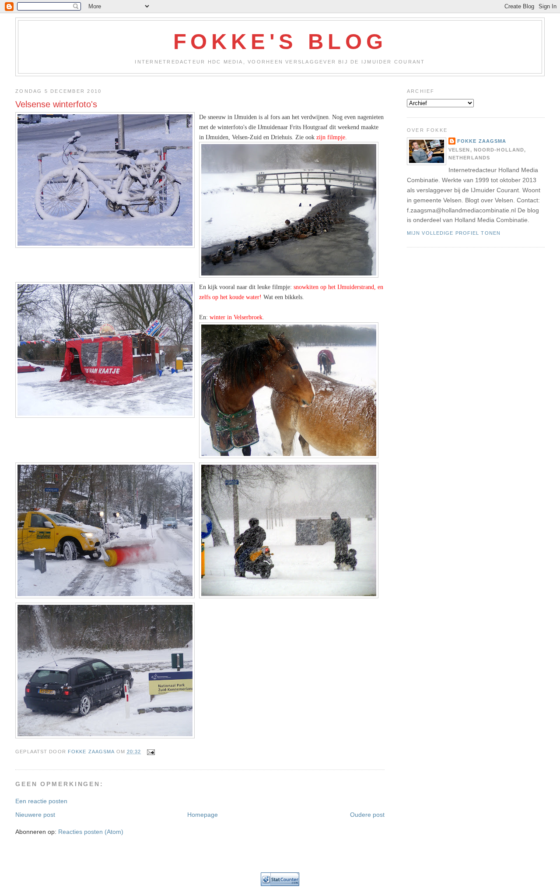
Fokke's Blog (280, 41)
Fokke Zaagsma (482, 141)
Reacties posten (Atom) (90, 831)
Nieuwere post (35, 814)
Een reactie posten (41, 801)
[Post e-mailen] (151, 751)
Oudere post (367, 814)
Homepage (202, 814)
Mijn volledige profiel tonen (453, 233)
